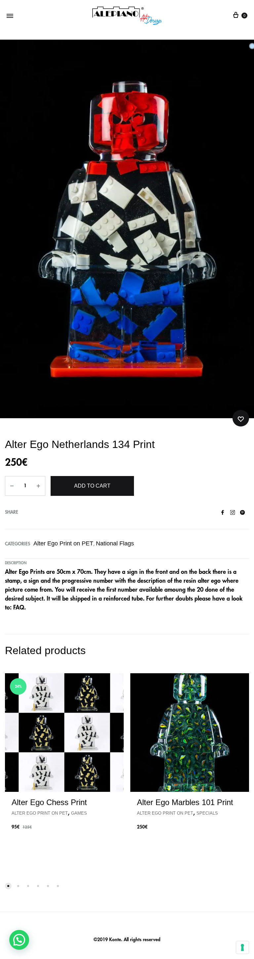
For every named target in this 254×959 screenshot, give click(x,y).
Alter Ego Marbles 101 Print (185, 802)
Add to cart (92, 486)
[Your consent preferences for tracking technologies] (242, 947)
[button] (19, 940)
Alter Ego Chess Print (49, 802)
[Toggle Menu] (10, 15)
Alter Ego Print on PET (63, 543)
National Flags (115, 543)
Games (79, 813)
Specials (207, 813)
